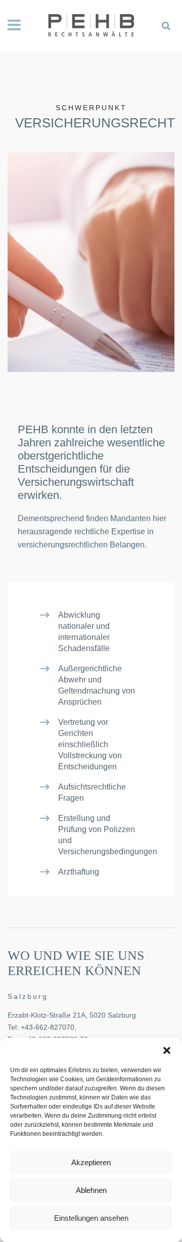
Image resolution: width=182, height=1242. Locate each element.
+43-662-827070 (47, 1027)
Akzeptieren (91, 1162)
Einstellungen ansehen (91, 1218)
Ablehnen (91, 1190)
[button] (167, 1050)
